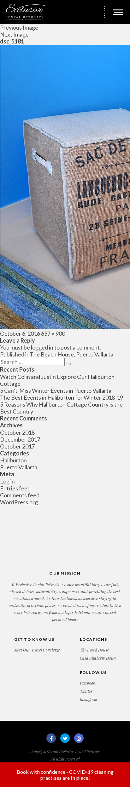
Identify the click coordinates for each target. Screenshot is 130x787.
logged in (42, 347)
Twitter (86, 691)
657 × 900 (53, 333)
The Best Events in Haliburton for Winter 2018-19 (61, 397)
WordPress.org (19, 502)
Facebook (87, 683)
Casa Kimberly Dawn (98, 658)
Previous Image (19, 27)
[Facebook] (51, 738)
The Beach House (94, 649)
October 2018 (17, 432)
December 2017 (20, 439)
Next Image (14, 34)
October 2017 (17, 446)
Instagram (88, 699)
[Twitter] (65, 738)
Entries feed (15, 488)
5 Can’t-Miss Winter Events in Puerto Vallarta (55, 390)
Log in (7, 481)
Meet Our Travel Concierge (37, 649)
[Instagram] (79, 738)
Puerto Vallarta (18, 467)
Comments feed (19, 495)
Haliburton (13, 460)
